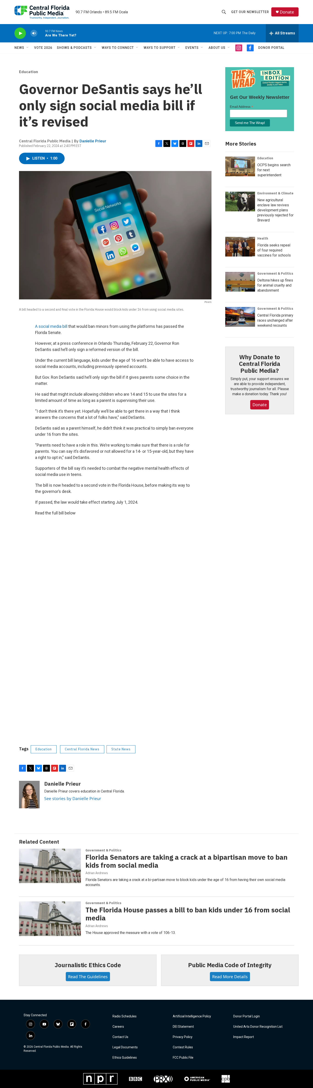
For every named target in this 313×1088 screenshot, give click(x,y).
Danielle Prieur (93, 141)
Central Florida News (82, 749)
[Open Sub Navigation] (28, 48)
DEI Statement (183, 1026)
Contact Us (120, 1037)
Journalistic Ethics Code (88, 965)
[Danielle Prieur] (29, 794)
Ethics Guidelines (125, 1057)
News (19, 48)
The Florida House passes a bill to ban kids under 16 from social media (187, 913)
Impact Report (243, 1037)
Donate (287, 12)
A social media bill (51, 326)
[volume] (34, 33)
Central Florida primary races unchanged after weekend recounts (275, 320)
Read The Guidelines (88, 976)
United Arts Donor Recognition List (258, 1026)
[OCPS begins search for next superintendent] (240, 166)
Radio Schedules (125, 1016)
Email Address (241, 107)
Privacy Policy (182, 1037)
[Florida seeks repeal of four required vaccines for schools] (240, 247)
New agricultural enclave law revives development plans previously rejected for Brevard (275, 210)
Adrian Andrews (96, 873)
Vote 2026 (43, 48)
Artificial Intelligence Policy (192, 1016)
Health (262, 238)
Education (28, 71)
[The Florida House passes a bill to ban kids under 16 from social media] (50, 918)
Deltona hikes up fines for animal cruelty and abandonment (275, 285)
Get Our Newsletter (250, 12)
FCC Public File (183, 1057)
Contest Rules (183, 1047)
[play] (20, 33)
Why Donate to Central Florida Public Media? (259, 364)
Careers (118, 1026)
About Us (217, 48)
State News (121, 749)
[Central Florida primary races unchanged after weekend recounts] (240, 317)
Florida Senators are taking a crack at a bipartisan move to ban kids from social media (186, 861)
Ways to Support (160, 48)
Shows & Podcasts (74, 48)
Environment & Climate (275, 193)
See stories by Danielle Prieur (72, 798)
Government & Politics (275, 273)
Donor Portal (271, 48)
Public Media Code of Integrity (230, 965)
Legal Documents (125, 1047)
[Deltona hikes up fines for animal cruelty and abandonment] (240, 282)
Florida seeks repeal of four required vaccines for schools (274, 250)
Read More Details (230, 976)
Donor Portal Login (246, 1016)
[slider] (41, 33)
